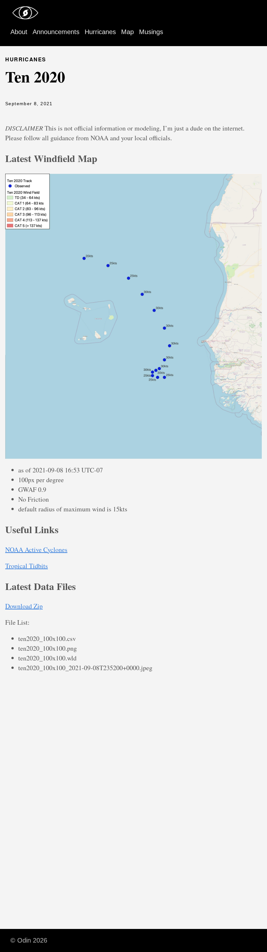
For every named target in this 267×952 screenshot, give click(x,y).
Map (127, 31)
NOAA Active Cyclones (36, 549)
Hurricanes (100, 31)
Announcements (56, 31)
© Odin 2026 (28, 940)
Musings (151, 31)
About (18, 31)
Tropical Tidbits (26, 565)
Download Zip (24, 606)
